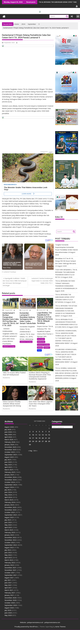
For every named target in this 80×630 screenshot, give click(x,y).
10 (33, 435)
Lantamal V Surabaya (10, 272)
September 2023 (11, 515)
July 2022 (8, 550)
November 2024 (10, 480)
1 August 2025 (8, 310)
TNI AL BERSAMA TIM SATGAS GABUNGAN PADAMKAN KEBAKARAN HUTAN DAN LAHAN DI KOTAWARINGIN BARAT (66, 311)
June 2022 (8, 552)
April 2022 (8, 557)
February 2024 (10, 502)
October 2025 (10, 452)
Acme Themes (60, 627)
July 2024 (8, 490)
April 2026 (8, 437)
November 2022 (10, 540)
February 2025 (10, 472)
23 (30, 441)
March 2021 (9, 590)
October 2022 (10, 542)
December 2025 (10, 447)
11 (36, 435)
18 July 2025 (42, 310)
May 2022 (8, 555)
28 (46, 441)
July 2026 (8, 429)
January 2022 (9, 565)
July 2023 (8, 520)
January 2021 (9, 595)
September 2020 (11, 605)
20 (43, 438)
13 (43, 435)
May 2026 (8, 434)
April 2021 (8, 588)
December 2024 (10, 477)
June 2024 (8, 492)
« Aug (30, 451)
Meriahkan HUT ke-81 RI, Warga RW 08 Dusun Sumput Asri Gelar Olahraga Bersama (65, 260)
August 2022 (9, 547)
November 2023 (10, 510)
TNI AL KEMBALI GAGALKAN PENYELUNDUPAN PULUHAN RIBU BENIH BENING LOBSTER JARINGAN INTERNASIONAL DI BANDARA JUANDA (66, 373)
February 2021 (10, 593)
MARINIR (40, 347)
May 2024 (8, 495)
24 (33, 441)
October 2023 (10, 512)
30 (30, 444)
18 (36, 438)
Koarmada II (41, 339)
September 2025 (11, 455)
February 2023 (10, 532)
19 (39, 438)
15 (49, 435)
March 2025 (9, 470)
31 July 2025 (24, 310)
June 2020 (8, 613)
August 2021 (9, 578)
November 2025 (10, 449)
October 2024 (10, 482)
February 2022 (10, 562)
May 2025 (8, 465)
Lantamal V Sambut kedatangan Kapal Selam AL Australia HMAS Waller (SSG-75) (42, 280)
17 (33, 438)
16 (30, 438)
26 (39, 441)
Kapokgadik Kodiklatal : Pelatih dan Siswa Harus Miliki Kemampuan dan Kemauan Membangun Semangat (15, 281)
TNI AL (39, 350)
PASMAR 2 (46, 347)
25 (36, 441)
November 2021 (10, 570)
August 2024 (9, 487)
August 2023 (9, 517)
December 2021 (10, 567)
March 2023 (9, 530)
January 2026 (9, 444)
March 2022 (9, 560)
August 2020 (9, 608)
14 (46, 435)
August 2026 (9, 427)
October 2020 (10, 603)
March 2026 (9, 439)
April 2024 (8, 497)
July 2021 (8, 580)
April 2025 (8, 467)
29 (49, 441)
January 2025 (9, 475)
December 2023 (10, 507)
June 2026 (8, 432)
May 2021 (8, 585)
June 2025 (8, 462)
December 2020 (10, 598)
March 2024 (9, 500)
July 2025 (8, 460)
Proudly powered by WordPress (26, 627)
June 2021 (8, 583)
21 (46, 438)
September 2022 (11, 545)
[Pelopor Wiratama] (4, 16)
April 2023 (8, 527)
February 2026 (10, 442)
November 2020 (10, 600)
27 (43, 441)
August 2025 (9, 457)
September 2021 (11, 575)
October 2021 (10, 573)
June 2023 (8, 522)
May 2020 (8, 615)
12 (39, 435)
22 (49, 438)
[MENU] (77, 16)
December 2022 (10, 537)
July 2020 (8, 610)
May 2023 (8, 525)
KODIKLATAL (41, 342)
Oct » (35, 451)
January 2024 (9, 505)
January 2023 (9, 535)
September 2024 (11, 485)
